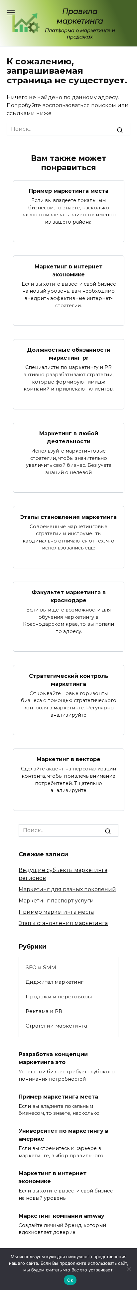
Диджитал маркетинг (54, 982)
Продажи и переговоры (59, 996)
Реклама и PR (44, 1011)
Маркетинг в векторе (68, 759)
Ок (70, 1280)
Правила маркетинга (80, 16)
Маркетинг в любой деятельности (68, 437)
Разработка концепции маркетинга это (53, 1058)
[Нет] (128, 1269)
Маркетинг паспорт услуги (56, 900)
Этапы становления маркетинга (68, 517)
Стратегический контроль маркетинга (68, 680)
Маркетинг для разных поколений (67, 889)
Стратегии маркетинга (56, 1026)
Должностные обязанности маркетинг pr (68, 354)
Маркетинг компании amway (61, 1215)
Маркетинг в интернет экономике (68, 270)
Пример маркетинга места (68, 191)
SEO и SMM (41, 967)
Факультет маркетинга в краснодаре (69, 596)
